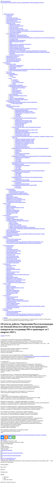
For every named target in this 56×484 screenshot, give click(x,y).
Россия (11, 107)
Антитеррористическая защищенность (16, 202)
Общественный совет (11, 20)
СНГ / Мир (18, 160)
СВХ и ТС (15, 89)
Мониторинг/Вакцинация (21, 131)
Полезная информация (12, 232)
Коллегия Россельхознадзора (13, 21)
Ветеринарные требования (16, 85)
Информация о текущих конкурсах (18, 35)
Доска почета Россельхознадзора (17, 49)
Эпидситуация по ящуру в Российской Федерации (24, 108)
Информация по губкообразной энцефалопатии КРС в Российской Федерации (31, 156)
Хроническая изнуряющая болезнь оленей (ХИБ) (24, 185)
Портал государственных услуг (8, 458)
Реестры (8, 104)
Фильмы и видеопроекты (12, 211)
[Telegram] (10, 437)
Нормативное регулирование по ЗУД (24, 141)
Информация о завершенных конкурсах (19, 36)
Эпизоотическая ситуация (12, 106)
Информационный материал (22, 147)
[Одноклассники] (6, 437)
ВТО (10, 78)
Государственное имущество (13, 58)
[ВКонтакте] (2, 437)
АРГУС (11, 75)
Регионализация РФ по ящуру (16, 191)
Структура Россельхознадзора (13, 239)
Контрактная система (11, 57)
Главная (5, 317)
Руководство (9, 15)
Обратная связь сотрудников (16, 54)
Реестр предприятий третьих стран (18, 95)
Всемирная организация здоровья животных (12, 452)
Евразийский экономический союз (18, 86)
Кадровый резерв (13, 39)
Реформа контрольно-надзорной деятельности (17, 194)
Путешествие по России (15, 224)
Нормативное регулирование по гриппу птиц (26, 132)
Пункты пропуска (16, 90)
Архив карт (18, 149)
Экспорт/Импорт (10, 73)
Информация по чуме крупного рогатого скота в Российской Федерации (30, 148)
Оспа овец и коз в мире (21, 145)
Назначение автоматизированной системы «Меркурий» (23, 102)
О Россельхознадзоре (9, 14)
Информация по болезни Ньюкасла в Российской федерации (27, 177)
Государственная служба (12, 33)
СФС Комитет (15, 81)
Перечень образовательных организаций (19, 48)
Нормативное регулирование (22, 153)
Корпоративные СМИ (11, 212)
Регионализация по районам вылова (18, 193)
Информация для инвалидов (16, 45)
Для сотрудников (8, 236)
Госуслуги (9, 71)
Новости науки (10, 208)
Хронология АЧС (19, 125)
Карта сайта (12, 459)
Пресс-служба (7, 203)
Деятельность (7, 62)
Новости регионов (11, 206)
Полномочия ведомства (12, 18)
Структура (9, 16)
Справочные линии (11, 229)
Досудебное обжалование (12, 61)
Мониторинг (9, 195)
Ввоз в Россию (13, 222)
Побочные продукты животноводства (15, 199)
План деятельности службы (16, 28)
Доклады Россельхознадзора (16, 25)
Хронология (18, 116)
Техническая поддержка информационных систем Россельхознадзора (23, 243)
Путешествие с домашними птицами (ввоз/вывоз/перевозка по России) (27, 228)
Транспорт (37, 435)
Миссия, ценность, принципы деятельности (20, 44)
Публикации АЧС (19, 124)
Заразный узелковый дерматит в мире (24, 140)
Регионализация (10, 189)
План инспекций (13, 94)
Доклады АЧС (18, 119)
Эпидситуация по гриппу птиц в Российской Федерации (26, 127)
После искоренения (20, 154)
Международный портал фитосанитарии (11, 455)
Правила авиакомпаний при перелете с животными (22, 227)
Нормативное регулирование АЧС (23, 122)
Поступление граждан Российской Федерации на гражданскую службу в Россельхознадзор (32, 37)
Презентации (12, 190)
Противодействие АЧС (21, 123)
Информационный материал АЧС (23, 120)
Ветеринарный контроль (10, 435)
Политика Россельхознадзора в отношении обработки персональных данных (25, 233)
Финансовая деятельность (12, 56)
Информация (18, 150)
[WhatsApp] (13, 437)
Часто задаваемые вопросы (13, 231)
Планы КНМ (12, 68)
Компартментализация (12, 197)
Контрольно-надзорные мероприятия (25, 435)
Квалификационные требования (17, 40)
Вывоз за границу (13, 223)
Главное (8, 204)
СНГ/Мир (17, 115)
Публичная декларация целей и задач (18, 29)
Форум (14, 77)
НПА (10, 43)
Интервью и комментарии (12, 210)
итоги (2, 435)
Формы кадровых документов (16, 46)
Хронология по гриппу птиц (22, 135)
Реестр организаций (17, 93)
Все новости (4, 439)
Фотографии (18, 161)
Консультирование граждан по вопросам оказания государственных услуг (24, 241)
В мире (17, 128)
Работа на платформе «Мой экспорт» (18, 99)
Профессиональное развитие (16, 41)
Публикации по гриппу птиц (22, 133)
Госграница (43, 435)
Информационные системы (13, 100)
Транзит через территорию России (17, 226)
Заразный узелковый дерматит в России (25, 139)
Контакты (8, 214)
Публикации (18, 114)
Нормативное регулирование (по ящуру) (25, 112)
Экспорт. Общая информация (16, 98)
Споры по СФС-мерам (17, 82)
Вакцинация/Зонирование (21, 110)
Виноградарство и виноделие (13, 201)
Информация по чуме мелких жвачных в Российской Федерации (28, 170)
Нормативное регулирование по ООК (24, 143)
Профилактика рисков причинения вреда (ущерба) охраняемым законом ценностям (30, 69)
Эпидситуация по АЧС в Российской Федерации (24, 118)
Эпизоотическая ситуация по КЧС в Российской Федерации (27, 181)
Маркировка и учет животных (14, 198)
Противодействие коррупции (13, 60)
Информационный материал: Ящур (24, 111)
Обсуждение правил (17, 103)
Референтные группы (14, 24)
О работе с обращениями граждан (14, 219)
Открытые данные (14, 27)
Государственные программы (13, 19)
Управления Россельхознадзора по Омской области (36, 356)
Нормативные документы (18, 87)
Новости (17, 152)
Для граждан (7, 215)
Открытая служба (10, 23)
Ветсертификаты (13, 74)
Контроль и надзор (11, 64)
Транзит (11, 97)
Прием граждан (10, 218)
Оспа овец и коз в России (21, 144)
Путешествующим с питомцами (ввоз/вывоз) (17, 220)
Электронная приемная (15, 32)
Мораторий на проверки (15, 66)
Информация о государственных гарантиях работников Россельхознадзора (28, 50)
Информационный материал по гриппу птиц (26, 129)
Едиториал (15, 79)
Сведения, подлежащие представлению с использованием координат (26, 31)
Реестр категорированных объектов (18, 70)
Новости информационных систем (15, 207)
